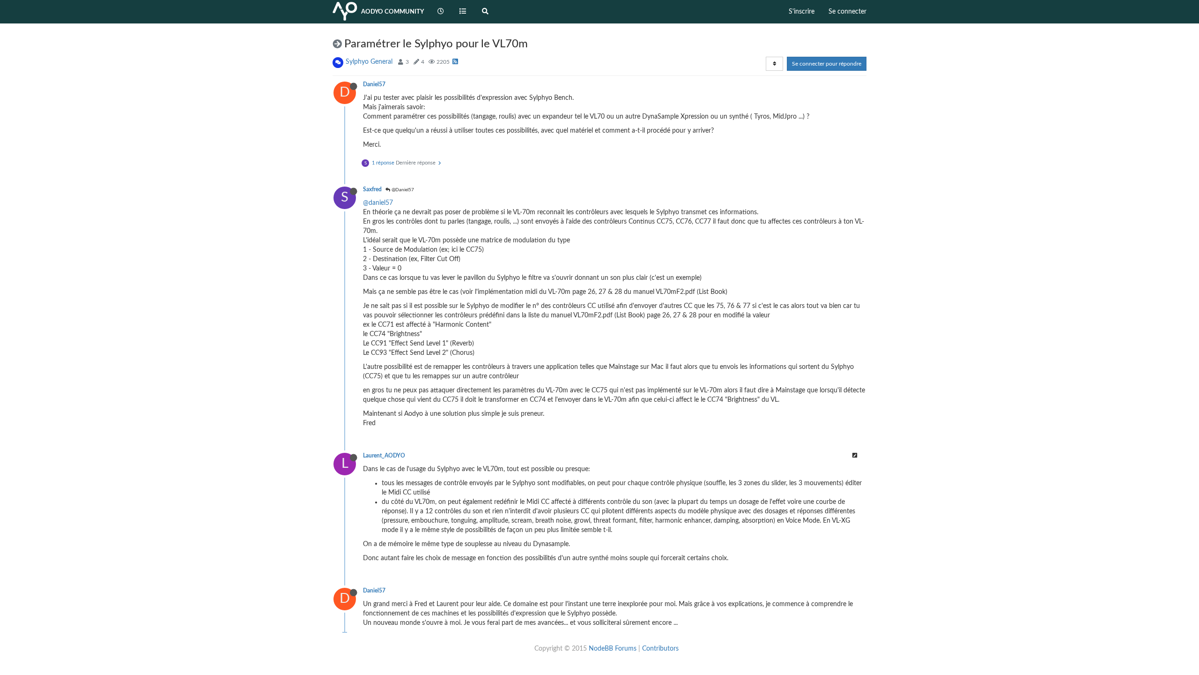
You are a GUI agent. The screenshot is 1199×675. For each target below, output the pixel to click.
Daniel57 (374, 84)
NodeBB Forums (613, 648)
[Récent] (440, 11)
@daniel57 (378, 203)
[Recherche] (485, 11)
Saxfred (372, 189)
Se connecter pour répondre (826, 64)
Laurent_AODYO (384, 455)
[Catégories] (463, 11)
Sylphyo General (369, 62)
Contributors (660, 648)
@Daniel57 (402, 190)
